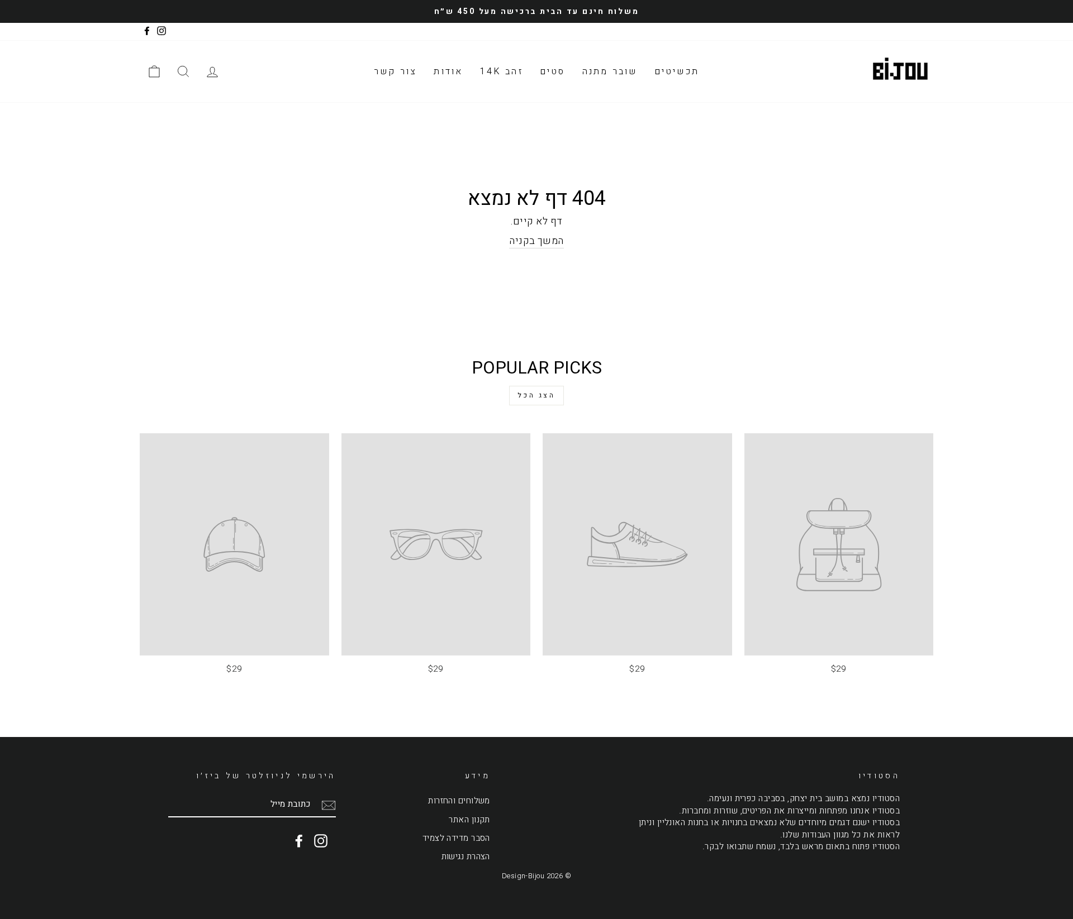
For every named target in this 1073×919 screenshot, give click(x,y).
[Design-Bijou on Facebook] (299, 841)
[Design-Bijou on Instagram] (320, 841)
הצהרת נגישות (465, 856)
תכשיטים (676, 71)
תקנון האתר (469, 819)
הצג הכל (536, 395)
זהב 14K (501, 71)
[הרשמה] (328, 805)
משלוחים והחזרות (459, 800)
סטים (553, 71)
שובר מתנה (610, 71)
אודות (448, 71)
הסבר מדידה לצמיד (456, 838)
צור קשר (395, 71)
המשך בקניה (536, 241)
